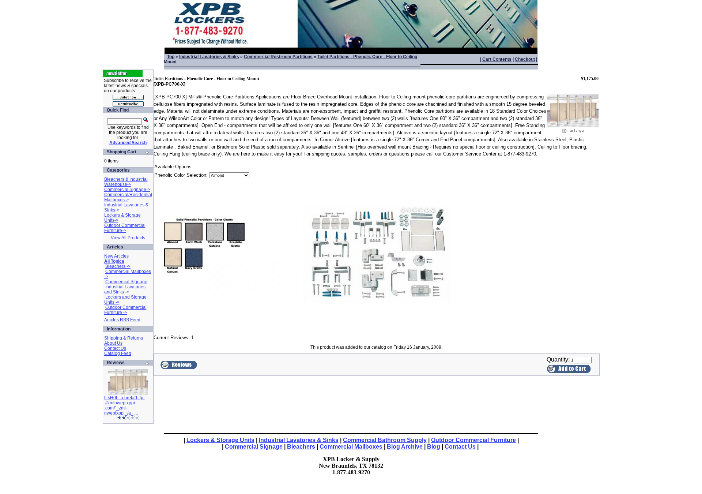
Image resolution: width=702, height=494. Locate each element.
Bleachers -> (118, 266)
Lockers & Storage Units (220, 440)
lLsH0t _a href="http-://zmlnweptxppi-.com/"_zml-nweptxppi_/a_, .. (124, 405)
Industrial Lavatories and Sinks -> (125, 289)
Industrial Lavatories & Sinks (209, 56)
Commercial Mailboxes (351, 447)
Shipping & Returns (123, 338)
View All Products (128, 237)
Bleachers (301, 447)
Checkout (525, 59)
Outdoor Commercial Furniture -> (125, 310)
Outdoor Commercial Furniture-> (125, 228)
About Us (113, 343)
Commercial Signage (126, 281)
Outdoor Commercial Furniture (473, 440)
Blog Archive (405, 447)
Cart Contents (497, 59)
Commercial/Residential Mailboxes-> (128, 197)
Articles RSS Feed (122, 319)
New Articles (116, 256)
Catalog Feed (117, 353)
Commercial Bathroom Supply (385, 440)
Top (170, 56)
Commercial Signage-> (127, 189)
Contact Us (115, 348)
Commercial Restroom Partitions (278, 56)
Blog (433, 447)
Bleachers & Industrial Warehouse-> (126, 182)
